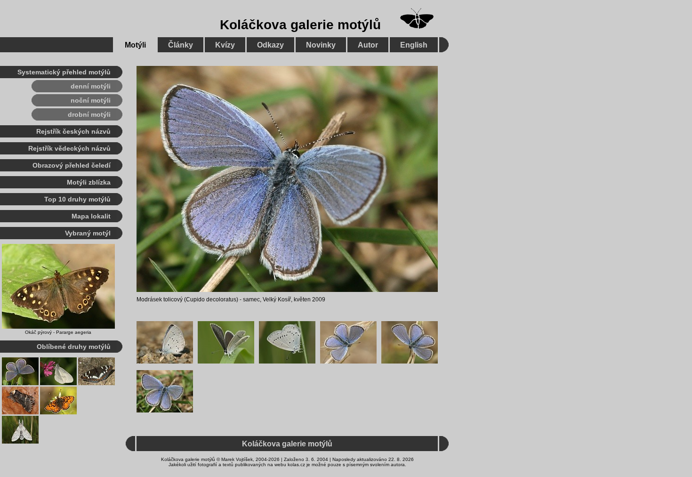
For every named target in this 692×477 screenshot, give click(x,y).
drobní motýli (89, 114)
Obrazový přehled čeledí (71, 165)
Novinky (321, 45)
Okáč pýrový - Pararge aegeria (58, 332)
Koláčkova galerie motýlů (300, 24)
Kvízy (225, 45)
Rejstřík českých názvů (73, 131)
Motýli (135, 45)
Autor (368, 45)
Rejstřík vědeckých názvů (69, 148)
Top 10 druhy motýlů (77, 199)
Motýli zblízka (89, 182)
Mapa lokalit (91, 216)
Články (180, 45)
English (413, 45)
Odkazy (270, 45)
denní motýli (91, 86)
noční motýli (91, 100)
